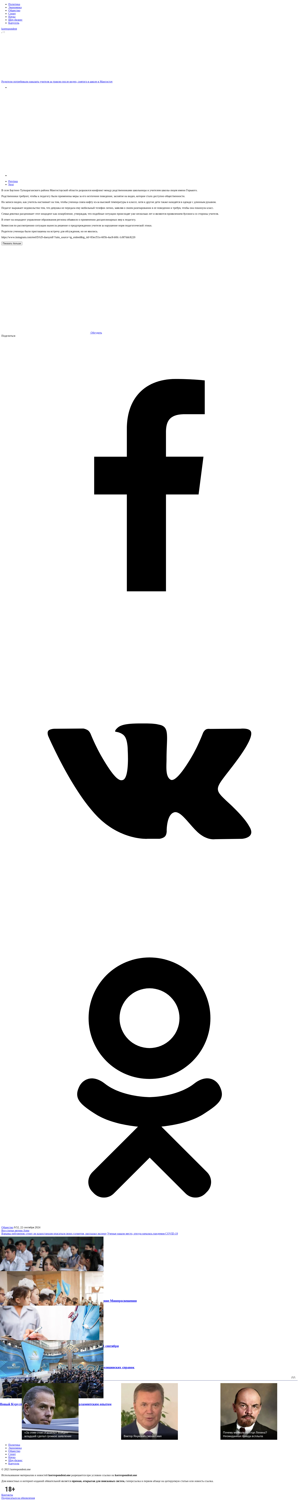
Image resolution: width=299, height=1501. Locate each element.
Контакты (7, 1494)
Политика (14, 4)
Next (11, 184)
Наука (11, 16)
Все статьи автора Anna (15, 1230)
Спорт (12, 13)
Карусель (13, 22)
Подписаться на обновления (18, 1498)
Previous (13, 181)
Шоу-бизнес (15, 19)
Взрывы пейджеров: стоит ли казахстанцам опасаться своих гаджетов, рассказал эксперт (54, 1233)
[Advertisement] (150, 56)
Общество (14, 10)
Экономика (15, 7)
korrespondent (9, 28)
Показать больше (12, 243)
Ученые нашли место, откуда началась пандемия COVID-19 (142, 1233)
